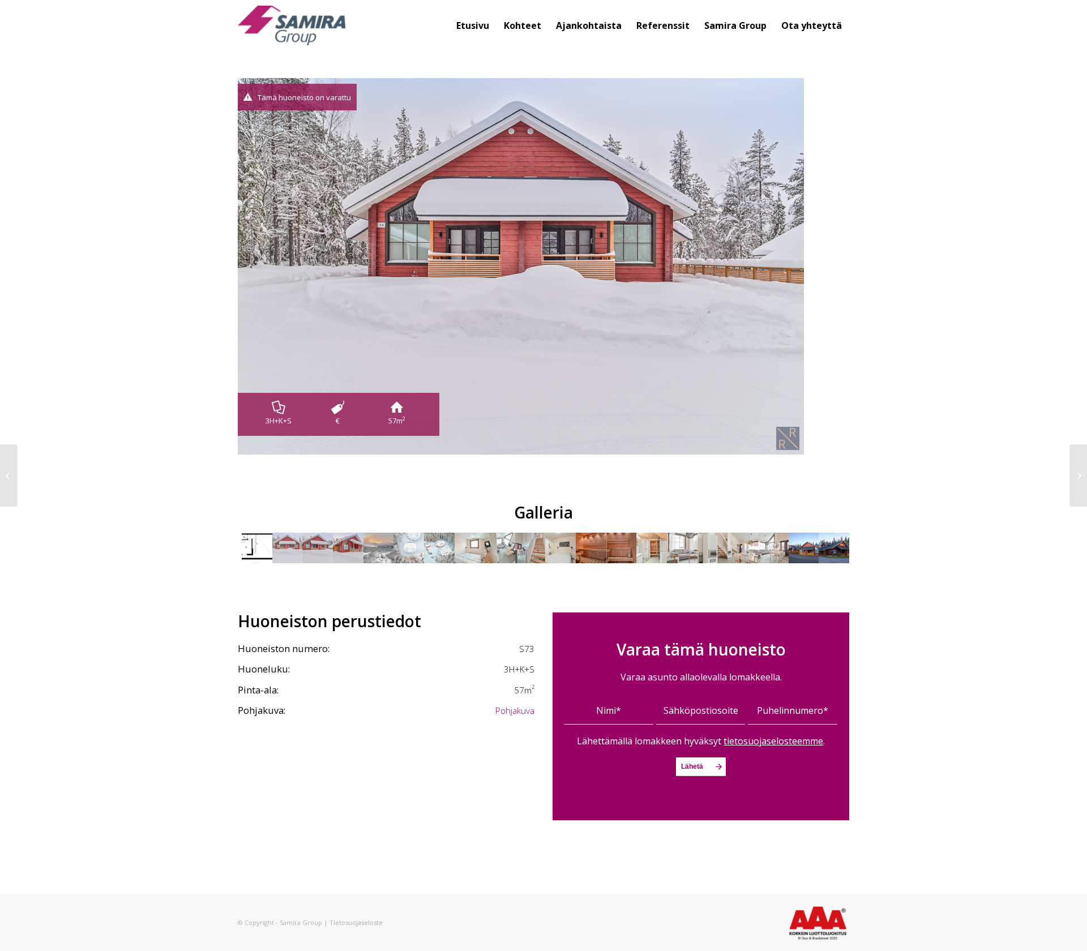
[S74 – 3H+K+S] (1078, 475)
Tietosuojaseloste (356, 922)
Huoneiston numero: (283, 648)
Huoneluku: (264, 668)
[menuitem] (473, 25)
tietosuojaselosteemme (773, 741)
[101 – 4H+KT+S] (9, 475)
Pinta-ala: (258, 689)
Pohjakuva (514, 710)
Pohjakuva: (261, 710)
